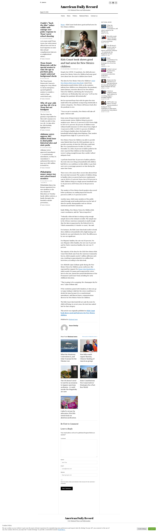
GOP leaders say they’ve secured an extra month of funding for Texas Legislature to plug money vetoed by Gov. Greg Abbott (109, 106)
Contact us (94, 16)
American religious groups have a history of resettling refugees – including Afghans (109, 94)
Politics (75, 16)
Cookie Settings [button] (142, 529)
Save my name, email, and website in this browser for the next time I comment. (78, 482)
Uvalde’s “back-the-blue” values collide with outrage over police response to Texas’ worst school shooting (48, 29)
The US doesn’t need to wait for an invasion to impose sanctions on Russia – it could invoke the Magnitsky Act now (69, 386)
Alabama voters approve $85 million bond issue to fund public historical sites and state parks (48, 139)
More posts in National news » (89, 336)
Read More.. (61, 530)
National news (73, 319)
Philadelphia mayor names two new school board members (48, 175)
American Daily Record (79, 6)
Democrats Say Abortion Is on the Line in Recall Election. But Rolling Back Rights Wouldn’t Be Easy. (109, 83)
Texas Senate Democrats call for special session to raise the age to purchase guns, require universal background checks (48, 69)
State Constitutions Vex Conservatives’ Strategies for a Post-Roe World (88, 383)
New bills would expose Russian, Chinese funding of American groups (87, 357)
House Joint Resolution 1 (86, 269)
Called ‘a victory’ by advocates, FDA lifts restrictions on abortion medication (68, 414)
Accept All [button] (152, 529)
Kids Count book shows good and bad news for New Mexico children (78, 313)
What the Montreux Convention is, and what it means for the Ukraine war (69, 357)
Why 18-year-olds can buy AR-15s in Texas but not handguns (48, 106)
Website (63, 472)
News (68, 16)
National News (84, 16)
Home (63, 16)
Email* (62, 466)
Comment (63, 438)
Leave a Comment (46, 58)
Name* (62, 459)
